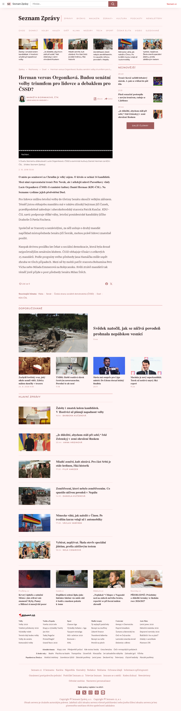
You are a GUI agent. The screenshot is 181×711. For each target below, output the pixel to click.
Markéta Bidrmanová (40, 97)
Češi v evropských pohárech (125, 649)
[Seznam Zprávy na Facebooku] (78, 692)
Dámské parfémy (83, 657)
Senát (48, 294)
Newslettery (144, 675)
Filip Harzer (70, 469)
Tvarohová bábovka (99, 635)
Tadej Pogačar (48, 635)
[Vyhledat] (112, 4)
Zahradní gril (130, 653)
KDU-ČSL (23, 298)
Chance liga (72, 624)
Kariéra (59, 670)
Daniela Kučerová (74, 496)
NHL (69, 642)
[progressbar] (66, 150)
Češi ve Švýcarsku (123, 635)
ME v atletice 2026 (75, 635)
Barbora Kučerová (74, 416)
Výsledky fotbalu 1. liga (76, 628)
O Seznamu (48, 670)
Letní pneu (96, 657)
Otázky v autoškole (148, 639)
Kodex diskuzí (130, 675)
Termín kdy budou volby (29, 635)
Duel (99, 294)
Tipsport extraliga (74, 631)
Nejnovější (127, 67)
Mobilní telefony (51, 657)
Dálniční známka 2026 (149, 628)
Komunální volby (26, 642)
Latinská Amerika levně (126, 639)
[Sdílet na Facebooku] (106, 283)
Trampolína (76, 653)
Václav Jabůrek (72, 523)
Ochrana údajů (115, 670)
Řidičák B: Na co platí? (149, 635)
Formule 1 (71, 639)
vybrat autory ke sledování (37, 100)
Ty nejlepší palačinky (100, 624)
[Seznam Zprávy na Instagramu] (90, 692)
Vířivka (140, 653)
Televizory (119, 657)
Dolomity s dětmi (123, 642)
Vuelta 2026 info (50, 624)
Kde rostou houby (91, 649)
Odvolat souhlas (77, 681)
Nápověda (70, 670)
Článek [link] (24, 113)
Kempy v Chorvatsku (124, 624)
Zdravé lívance (97, 631)
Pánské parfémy (147, 657)
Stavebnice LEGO (67, 657)
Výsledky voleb (25, 631)
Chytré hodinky (131, 657)
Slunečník (87, 653)
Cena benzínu (106, 649)
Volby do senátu (25, 639)
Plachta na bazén (62, 653)
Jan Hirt (46, 631)
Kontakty (81, 670)
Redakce (91, 670)
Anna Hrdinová (72, 442)
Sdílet (110, 99)
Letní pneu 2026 (147, 624)
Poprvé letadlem (123, 628)
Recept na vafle (97, 639)
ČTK (56, 97)
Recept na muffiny (99, 628)
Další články (140, 126)
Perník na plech (97, 642)
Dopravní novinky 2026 (149, 631)
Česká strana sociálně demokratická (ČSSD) (74, 294)
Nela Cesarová (72, 550)
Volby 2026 (23, 624)
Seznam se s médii (112, 675)
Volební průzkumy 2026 (29, 628)
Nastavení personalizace (98, 681)
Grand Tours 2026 (50, 642)
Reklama (101, 670)
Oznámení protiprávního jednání (45, 675)
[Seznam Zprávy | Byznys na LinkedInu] (103, 692)
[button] (28, 44)
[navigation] (3, 4)
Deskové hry (108, 657)
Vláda (40, 294)
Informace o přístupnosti (136, 670)
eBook (100, 99)
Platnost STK (145, 642)
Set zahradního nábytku (113, 653)
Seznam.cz (172, 4)
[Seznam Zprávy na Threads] (97, 692)
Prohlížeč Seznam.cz (73, 675)
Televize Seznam (93, 675)
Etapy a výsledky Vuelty (53, 628)
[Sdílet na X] (111, 283)
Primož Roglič (48, 639)
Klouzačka (97, 653)
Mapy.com (61, 649)
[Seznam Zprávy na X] (84, 692)
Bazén (51, 653)
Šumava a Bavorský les (125, 631)
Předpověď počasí (75, 649)
